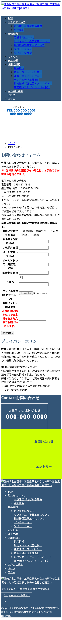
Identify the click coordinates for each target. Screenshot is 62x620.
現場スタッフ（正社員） (28, 72)
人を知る (13, 56)
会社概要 (19, 30)
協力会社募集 (15, 91)
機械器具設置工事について (29, 45)
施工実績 (13, 60)
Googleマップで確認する (17, 595)
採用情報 (19, 68)
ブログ (11, 95)
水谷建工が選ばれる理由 (28, 26)
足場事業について (24, 37)
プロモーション (23, 49)
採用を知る (14, 64)
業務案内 (13, 33)
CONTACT (12, 118)
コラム (11, 99)
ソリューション (23, 53)
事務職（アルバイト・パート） (32, 87)
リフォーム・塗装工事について (32, 41)
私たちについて (16, 22)
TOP (10, 18)
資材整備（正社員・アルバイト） (33, 83)
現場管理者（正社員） (26, 79)
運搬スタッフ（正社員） (28, 76)
